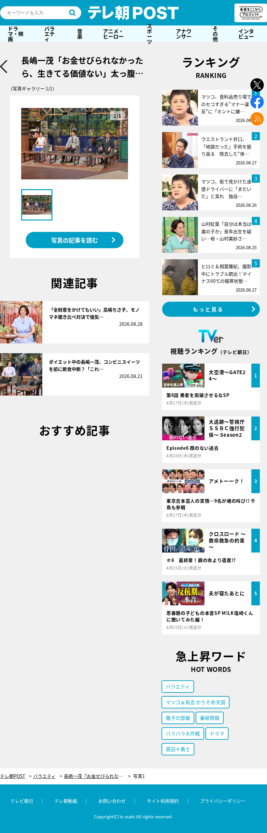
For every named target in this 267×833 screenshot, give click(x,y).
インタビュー (246, 33)
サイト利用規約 (163, 800)
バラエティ (49, 33)
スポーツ (149, 33)
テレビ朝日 (21, 800)
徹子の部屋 (178, 717)
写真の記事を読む (74, 240)
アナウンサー (183, 33)
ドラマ (217, 733)
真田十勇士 (178, 749)
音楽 (79, 33)
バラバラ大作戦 (183, 733)
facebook (257, 102)
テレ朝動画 (65, 800)
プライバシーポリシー (223, 800)
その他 (215, 33)
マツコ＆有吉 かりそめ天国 (195, 702)
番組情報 (209, 717)
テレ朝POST (133, 13)
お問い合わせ (112, 800)
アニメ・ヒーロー (113, 33)
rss (257, 119)
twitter (257, 85)
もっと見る (208, 309)
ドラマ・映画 (15, 33)
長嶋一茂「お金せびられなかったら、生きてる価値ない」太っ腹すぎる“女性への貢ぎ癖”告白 (97, 776)
